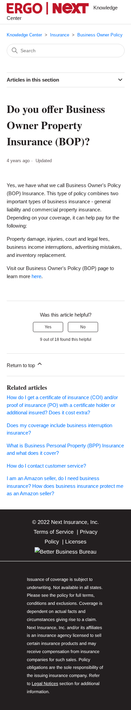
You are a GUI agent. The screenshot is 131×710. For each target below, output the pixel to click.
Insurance (59, 34)
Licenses (75, 542)
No (83, 327)
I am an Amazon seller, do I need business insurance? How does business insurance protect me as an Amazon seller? (65, 485)
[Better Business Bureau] (65, 552)
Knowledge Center (24, 34)
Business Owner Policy (100, 34)
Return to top (21, 365)
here (36, 276)
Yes (48, 327)
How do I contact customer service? (46, 466)
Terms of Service (54, 532)
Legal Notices (45, 683)
